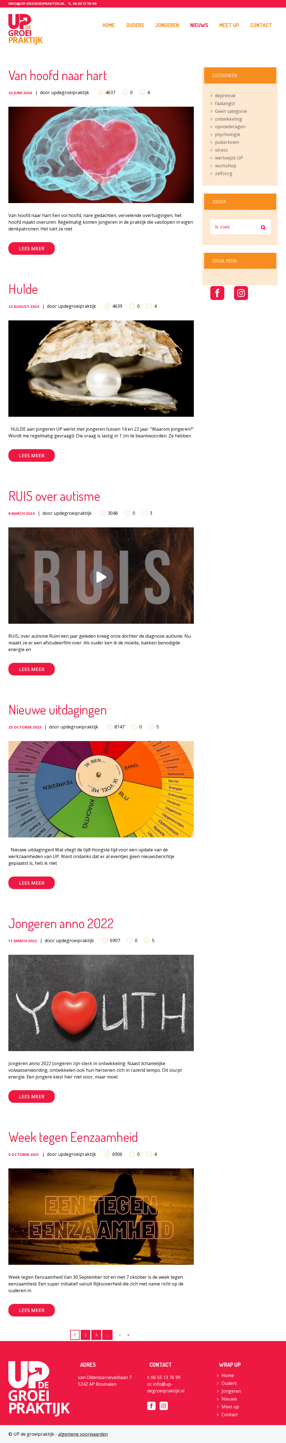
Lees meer (31, 248)
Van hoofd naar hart (57, 75)
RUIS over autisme (54, 495)
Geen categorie (231, 111)
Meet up (230, 1407)
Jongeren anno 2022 (61, 923)
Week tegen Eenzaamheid (73, 1136)
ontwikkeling (228, 119)
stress (221, 150)
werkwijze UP (229, 158)
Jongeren (231, 1391)
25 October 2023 (24, 727)
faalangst (225, 103)
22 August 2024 (23, 306)
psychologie (227, 134)
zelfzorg (223, 173)
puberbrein (227, 142)
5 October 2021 (23, 1154)
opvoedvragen (230, 126)
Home (227, 1375)
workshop (225, 166)
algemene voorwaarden (83, 1434)
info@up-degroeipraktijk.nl (36, 4)
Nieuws (229, 1399)
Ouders (229, 1383)
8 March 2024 (21, 513)
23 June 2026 (20, 92)
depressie (225, 95)
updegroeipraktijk (70, 92)
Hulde (23, 288)
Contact (229, 1414)
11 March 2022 (22, 940)
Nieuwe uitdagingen (57, 709)
